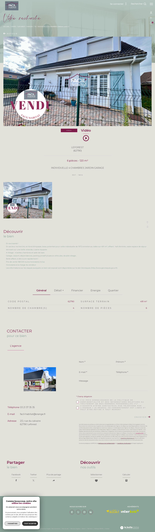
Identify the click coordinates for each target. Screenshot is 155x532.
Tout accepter (30, 523)
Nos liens (90, 528)
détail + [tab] (59, 290)
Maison (30, 26)
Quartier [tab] (113, 290)
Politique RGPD (98, 528)
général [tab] (41, 290)
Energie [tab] (96, 290)
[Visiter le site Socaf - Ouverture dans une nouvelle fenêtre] (112, 511)
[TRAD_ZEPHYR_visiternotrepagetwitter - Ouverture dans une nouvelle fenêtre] (78, 512)
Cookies (107, 528)
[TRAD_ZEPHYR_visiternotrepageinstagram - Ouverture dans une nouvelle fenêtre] (84, 512)
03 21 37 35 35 (27, 407)
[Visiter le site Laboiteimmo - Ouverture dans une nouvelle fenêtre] (129, 528)
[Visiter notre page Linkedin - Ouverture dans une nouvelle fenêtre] (90, 512)
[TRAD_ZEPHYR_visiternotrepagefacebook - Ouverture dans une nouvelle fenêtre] (72, 512)
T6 (35, 26)
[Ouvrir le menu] (151, 4)
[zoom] (27, 218)
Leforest (21, 26)
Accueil (6, 26)
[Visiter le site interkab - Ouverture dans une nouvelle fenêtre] (130, 511)
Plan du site (65, 528)
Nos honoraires (56, 528)
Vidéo (86, 130)
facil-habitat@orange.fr (33, 414)
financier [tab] (77, 290)
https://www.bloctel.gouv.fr (127, 438)
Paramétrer (12, 523)
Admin (84, 528)
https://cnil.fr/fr (139, 433)
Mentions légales (75, 528)
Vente (13, 26)
